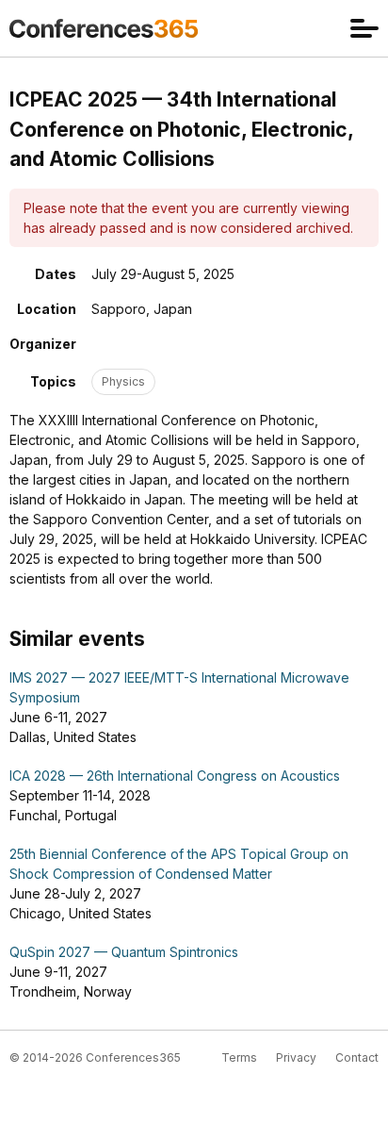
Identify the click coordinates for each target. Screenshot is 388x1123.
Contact (357, 1057)
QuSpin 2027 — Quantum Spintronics (123, 952)
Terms (239, 1057)
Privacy (296, 1057)
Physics (123, 381)
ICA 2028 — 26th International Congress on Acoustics (174, 776)
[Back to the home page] (103, 28)
